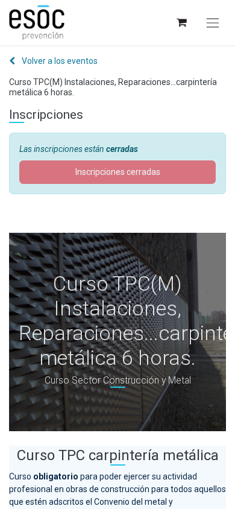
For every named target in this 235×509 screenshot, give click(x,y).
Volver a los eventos (59, 61)
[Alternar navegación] (212, 23)
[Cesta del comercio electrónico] (181, 23)
